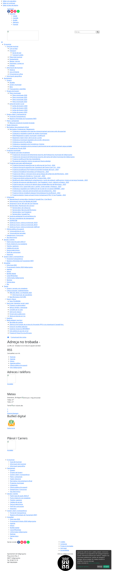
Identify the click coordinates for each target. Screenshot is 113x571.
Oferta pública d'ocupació (18, 365)
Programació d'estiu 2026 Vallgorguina (23, 521)
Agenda (12, 359)
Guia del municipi (16, 462)
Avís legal (63, 548)
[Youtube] (12, 11)
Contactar (10, 9)
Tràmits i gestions (16, 500)
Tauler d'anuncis (15, 479)
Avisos (12, 361)
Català (15, 16)
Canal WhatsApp (15, 530)
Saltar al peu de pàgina (10, 5)
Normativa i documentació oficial (21, 481)
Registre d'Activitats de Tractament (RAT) (23, 515)
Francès (15, 24)
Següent (15, 413)
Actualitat (10, 517)
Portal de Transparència (18, 513)
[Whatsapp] (18, 11)
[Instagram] (15, 11)
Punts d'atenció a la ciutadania (20, 498)
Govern (12, 470)
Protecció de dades (66, 546)
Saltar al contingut (9, 3)
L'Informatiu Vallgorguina (18, 532)
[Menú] (2, 42)
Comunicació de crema (18, 337)
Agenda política (15, 363)
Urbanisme (13, 485)
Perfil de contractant (17, 506)
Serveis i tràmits (12, 494)
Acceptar (106, 566)
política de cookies (94, 563)
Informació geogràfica (17, 466)
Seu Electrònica (15, 492)
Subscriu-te (11, 428)
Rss (11, 538)
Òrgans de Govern (16, 472)
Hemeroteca (14, 536)
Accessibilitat (64, 550)
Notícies (12, 357)
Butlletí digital (14, 528)
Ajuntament (11, 468)
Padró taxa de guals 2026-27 (19, 496)
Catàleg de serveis (16, 502)
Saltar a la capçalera (9, 1)
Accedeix (10, 384)
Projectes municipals (17, 483)
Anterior (10, 413)
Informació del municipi (18, 464)
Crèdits (62, 542)
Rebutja (99, 566)
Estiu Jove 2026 (15, 519)
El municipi (10, 460)
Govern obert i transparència (19, 475)
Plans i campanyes (16, 477)
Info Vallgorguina (16, 367)
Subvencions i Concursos (18, 489)
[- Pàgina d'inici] (23, 35)
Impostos (13, 509)
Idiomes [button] (12, 14)
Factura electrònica (16, 504)
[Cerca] (97, 32)
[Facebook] (8, 11)
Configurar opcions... (83, 566)
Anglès (15, 20)
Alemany (16, 22)
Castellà (15, 18)
